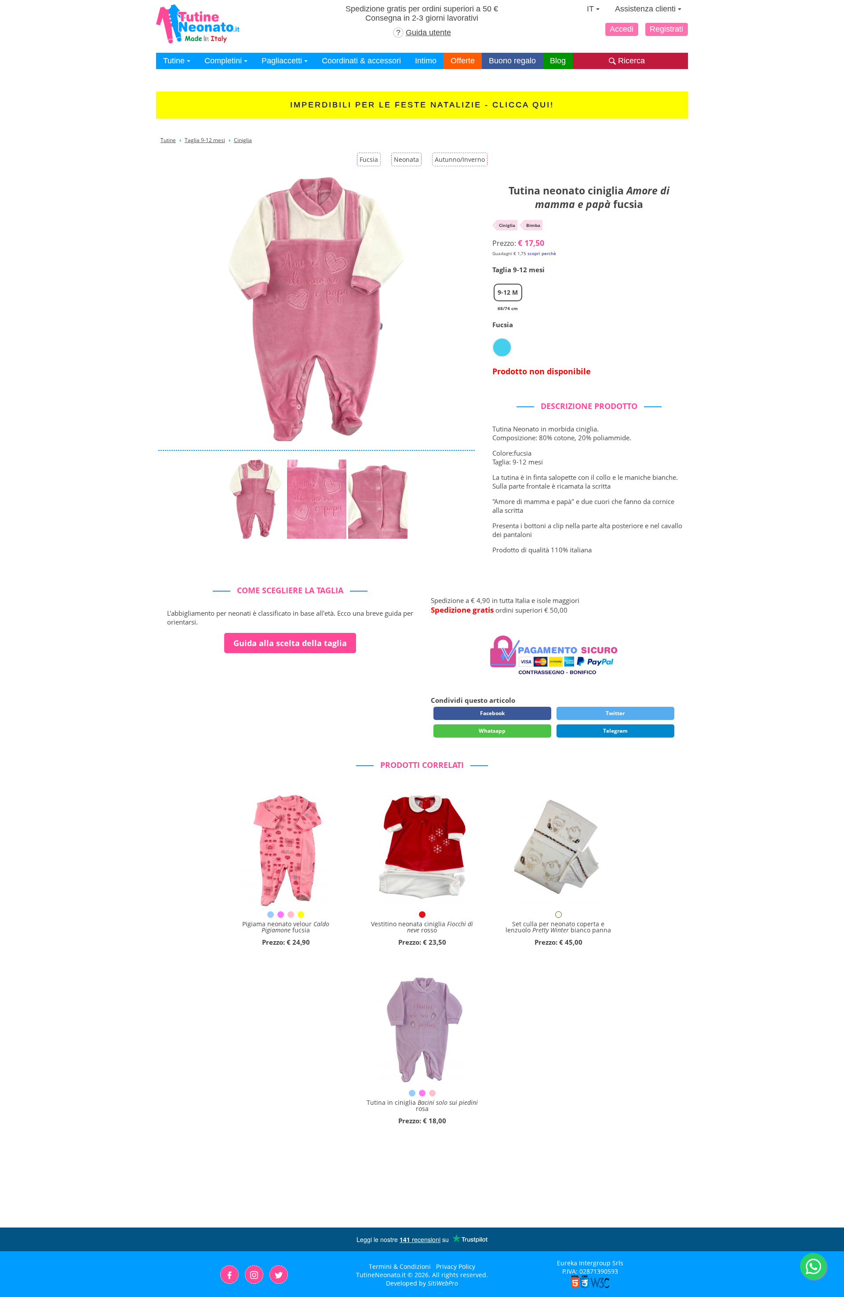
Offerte (463, 60)
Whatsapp (492, 730)
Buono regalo (512, 60)
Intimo (426, 60)
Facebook (492, 713)
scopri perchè (542, 253)
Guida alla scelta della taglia (290, 643)
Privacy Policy (455, 1266)
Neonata (406, 159)
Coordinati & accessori (361, 60)
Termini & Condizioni (400, 1266)
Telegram (615, 730)
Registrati (666, 29)
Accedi (621, 29)
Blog (558, 60)
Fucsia (369, 159)
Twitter (615, 713)
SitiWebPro (443, 1283)
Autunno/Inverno (460, 159)
